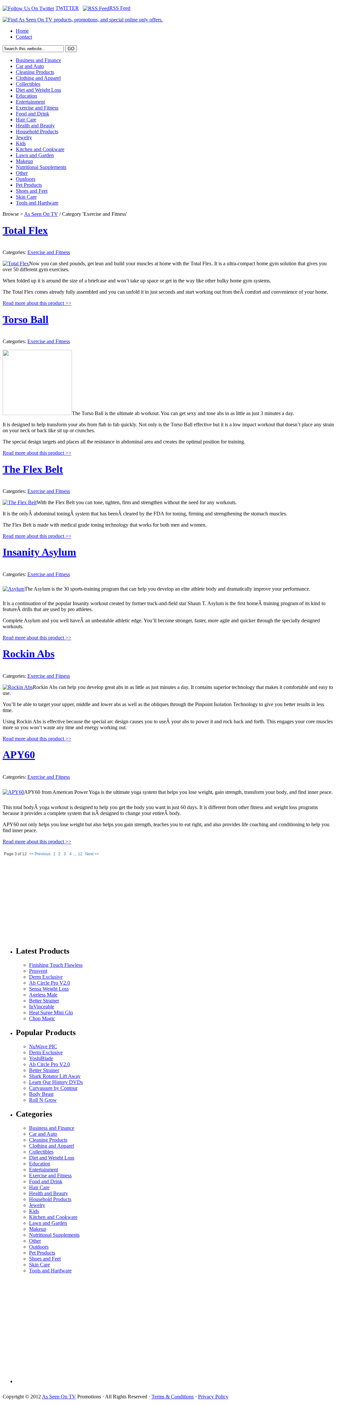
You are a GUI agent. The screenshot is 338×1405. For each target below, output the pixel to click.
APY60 (19, 755)
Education (26, 96)
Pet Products (29, 185)
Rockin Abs (28, 654)
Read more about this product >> (37, 303)
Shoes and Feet (32, 191)
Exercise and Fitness (37, 108)
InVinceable (41, 1006)
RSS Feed (119, 8)
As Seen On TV (41, 214)
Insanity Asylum (39, 552)
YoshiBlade (41, 1058)
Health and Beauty (35, 125)
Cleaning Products (35, 72)
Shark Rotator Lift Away (55, 1076)
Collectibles (28, 84)
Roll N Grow (43, 1100)
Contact (24, 37)
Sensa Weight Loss (49, 989)
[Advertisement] (52, 899)
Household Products (37, 131)
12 (80, 854)
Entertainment (30, 102)
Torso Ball (26, 319)
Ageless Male (43, 994)
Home (22, 31)
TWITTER (67, 8)
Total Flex (25, 230)
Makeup (24, 161)
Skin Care (26, 197)
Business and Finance (38, 60)
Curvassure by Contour (53, 1088)
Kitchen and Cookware (40, 149)
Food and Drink (32, 113)
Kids (21, 143)
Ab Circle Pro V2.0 (49, 983)
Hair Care (26, 119)
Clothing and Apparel (38, 78)
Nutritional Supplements (41, 167)
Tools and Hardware (37, 203)
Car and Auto (30, 66)
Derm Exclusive (46, 977)
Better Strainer (44, 1000)
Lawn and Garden (35, 155)
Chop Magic (42, 1018)
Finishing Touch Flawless (56, 965)
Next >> (92, 854)
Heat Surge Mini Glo (51, 1012)
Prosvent (38, 971)
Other (22, 173)
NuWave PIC (43, 1046)
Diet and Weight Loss (38, 90)
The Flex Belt (33, 469)
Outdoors (25, 179)
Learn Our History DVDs (56, 1082)
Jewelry (24, 137)
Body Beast (41, 1094)
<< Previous (40, 854)
